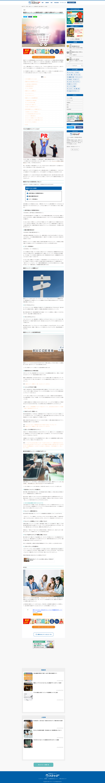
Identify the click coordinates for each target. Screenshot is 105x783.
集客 (67, 107)
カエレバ (37, 612)
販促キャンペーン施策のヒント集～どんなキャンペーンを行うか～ (38, 384)
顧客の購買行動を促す (29, 86)
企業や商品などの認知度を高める (31, 84)
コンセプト (70, 88)
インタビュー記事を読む (75, 39)
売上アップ (77, 79)
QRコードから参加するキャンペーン (31, 106)
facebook (80, 127)
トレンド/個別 (69, 98)
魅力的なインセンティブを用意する (31, 111)
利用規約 (45, 778)
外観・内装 (77, 88)
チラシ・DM (78, 74)
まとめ (26, 124)
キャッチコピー (71, 72)
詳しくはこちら (75, 149)
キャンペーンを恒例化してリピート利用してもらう (34, 117)
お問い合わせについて (62, 778)
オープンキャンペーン (29, 93)
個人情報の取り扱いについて (53, 778)
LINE (35, 16)
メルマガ (70, 81)
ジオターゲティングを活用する (30, 121)
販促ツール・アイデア (38, 15)
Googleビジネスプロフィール (74, 90)
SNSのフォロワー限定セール (30, 104)
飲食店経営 (69, 109)
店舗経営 (68, 102)
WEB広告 (70, 79)
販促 (24, 9)
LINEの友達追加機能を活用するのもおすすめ (33, 113)
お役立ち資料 (72, 2)
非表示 (45, 77)
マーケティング (70, 100)
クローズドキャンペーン (29, 95)
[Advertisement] (43, 658)
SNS (77, 72)
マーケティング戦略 (72, 86)
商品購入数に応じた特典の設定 (30, 100)
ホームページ (79, 77)
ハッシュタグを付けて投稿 (30, 102)
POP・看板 (70, 74)
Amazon (37, 614)
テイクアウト (77, 81)
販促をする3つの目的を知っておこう (31, 81)
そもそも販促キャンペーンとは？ (31, 79)
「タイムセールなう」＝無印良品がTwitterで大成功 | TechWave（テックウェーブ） (41, 424)
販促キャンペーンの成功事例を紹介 (31, 98)
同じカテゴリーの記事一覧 (43, 764)
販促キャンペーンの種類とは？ (30, 90)
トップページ (41, 778)
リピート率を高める (29, 88)
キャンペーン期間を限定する (30, 115)
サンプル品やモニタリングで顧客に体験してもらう (34, 119)
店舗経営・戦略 (71, 77)
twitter (71, 127)
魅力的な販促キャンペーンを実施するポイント (33, 109)
